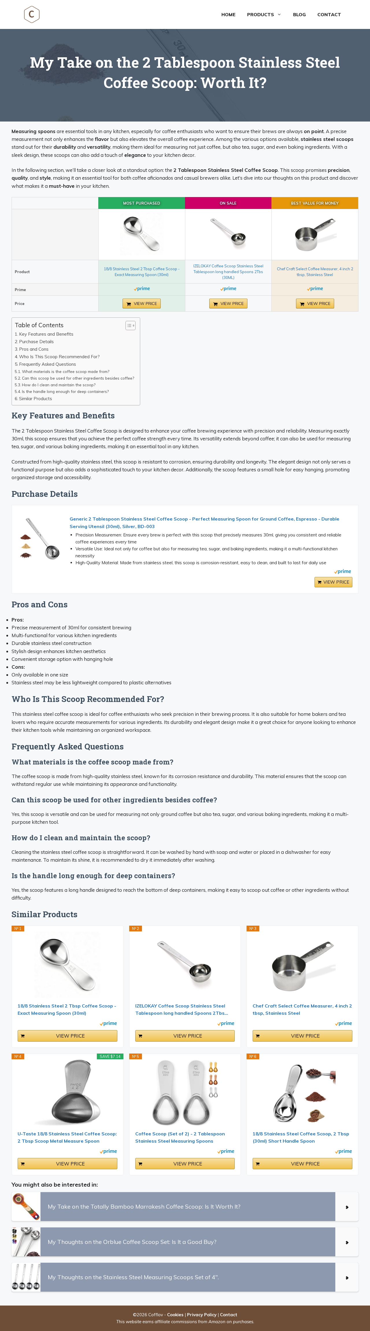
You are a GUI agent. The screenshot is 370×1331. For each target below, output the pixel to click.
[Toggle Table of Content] (127, 325)
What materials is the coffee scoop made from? (65, 371)
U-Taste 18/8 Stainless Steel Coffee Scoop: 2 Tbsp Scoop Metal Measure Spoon (67, 1137)
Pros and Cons (34, 349)
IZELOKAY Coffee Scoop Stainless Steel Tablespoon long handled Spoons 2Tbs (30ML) (228, 272)
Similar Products (35, 398)
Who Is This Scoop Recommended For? (59, 356)
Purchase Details (36, 341)
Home (228, 14)
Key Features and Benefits (46, 334)
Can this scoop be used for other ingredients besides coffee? (78, 378)
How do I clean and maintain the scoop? (58, 384)
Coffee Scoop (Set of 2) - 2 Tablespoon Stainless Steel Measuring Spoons (180, 1137)
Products (260, 14)
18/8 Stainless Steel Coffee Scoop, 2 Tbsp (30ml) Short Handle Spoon (301, 1137)
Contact (329, 14)
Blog (299, 14)
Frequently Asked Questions (47, 364)
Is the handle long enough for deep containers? (65, 391)
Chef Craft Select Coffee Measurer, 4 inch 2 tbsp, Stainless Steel (302, 1009)
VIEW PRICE (145, 303)
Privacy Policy (202, 1314)
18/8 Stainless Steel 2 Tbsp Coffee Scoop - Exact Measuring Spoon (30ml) (67, 1009)
